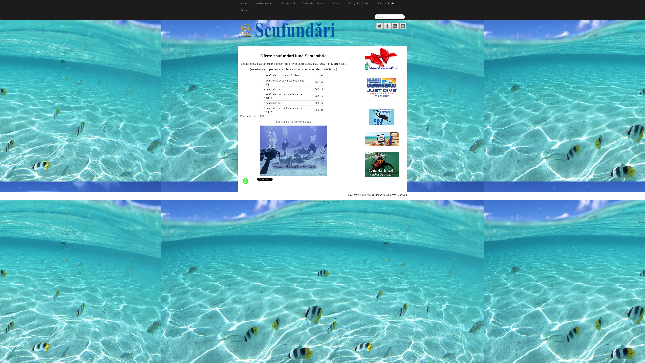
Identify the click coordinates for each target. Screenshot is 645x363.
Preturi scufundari (386, 3)
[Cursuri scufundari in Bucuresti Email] (395, 26)
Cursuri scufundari (263, 3)
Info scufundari (287, 3)
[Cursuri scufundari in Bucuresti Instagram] (403, 26)
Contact (244, 10)
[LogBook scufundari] (381, 117)
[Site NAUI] (381, 87)
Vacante (336, 3)
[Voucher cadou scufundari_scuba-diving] (381, 59)
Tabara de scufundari (313, 3)
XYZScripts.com (338, 201)
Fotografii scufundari (359, 3)
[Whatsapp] (245, 181)
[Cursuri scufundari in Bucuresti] (286, 30)
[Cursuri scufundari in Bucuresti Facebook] (387, 26)
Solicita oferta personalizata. (293, 122)
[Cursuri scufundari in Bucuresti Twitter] (379, 26)
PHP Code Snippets (309, 201)
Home (244, 3)
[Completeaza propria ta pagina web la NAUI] (381, 139)
